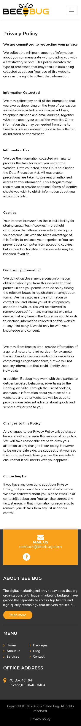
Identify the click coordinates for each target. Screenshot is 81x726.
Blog (36, 651)
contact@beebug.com (40, 546)
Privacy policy (40, 719)
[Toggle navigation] (72, 10)
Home (11, 645)
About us (13, 651)
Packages (40, 645)
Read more (18, 615)
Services (12, 656)
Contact (38, 656)
